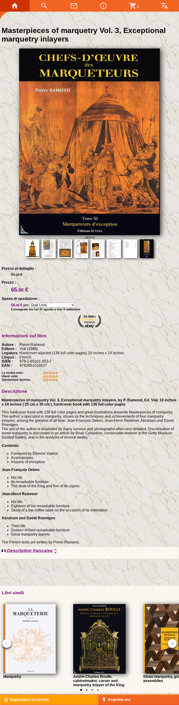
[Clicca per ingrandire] (89, 234)
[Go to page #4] (98, 690)
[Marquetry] (29, 672)
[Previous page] (6, 643)
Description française (32, 551)
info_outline (103, 6)
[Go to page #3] (92, 690)
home (15, 6)
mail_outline (74, 6)
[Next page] (172, 643)
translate (164, 6)
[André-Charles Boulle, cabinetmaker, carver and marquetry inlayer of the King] (99, 672)
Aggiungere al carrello (26, 700)
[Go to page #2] (87, 690)
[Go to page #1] (81, 690)
